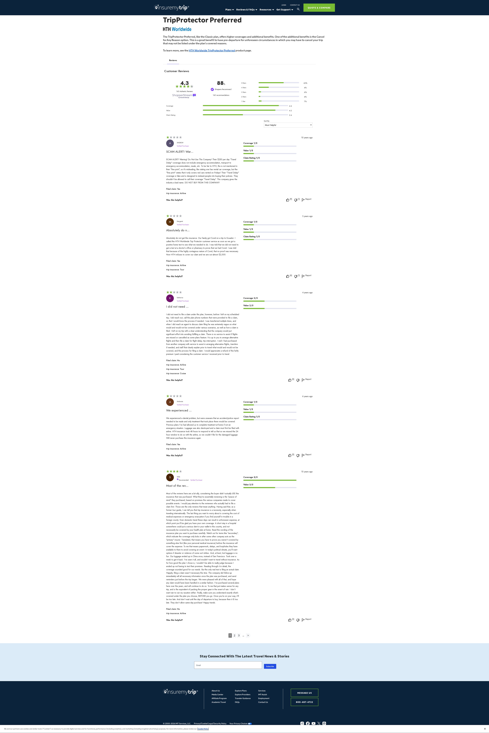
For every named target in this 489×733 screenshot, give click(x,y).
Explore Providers (242, 694)
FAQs (237, 702)
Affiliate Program (219, 698)
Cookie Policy (203, 729)
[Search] (298, 9)
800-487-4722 (304, 701)
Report (308, 199)
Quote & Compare (319, 7)
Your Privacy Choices (238, 723)
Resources (265, 9)
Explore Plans (241, 690)
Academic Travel (219, 702)
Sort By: (267, 121)
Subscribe (270, 666)
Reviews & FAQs (245, 9)
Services (262, 690)
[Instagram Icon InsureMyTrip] (302, 723)
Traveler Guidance (243, 698)
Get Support (283, 9)
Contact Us (295, 5)
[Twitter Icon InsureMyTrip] (319, 723)
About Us (216, 690)
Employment (263, 698)
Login (284, 5)
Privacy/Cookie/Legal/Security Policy (210, 723)
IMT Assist (262, 694)
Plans (228, 9)
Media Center (217, 694)
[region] (244, 729)
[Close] (485, 729)
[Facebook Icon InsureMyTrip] (308, 723)
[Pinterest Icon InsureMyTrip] (324, 723)
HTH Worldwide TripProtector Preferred (212, 50)
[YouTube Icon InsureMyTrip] (313, 723)
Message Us (304, 692)
